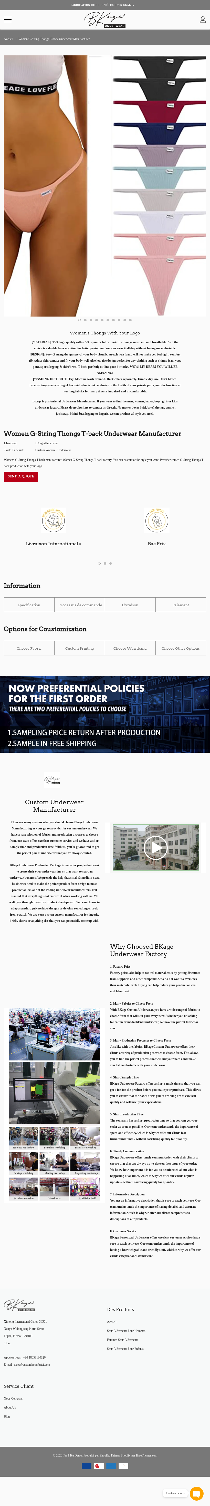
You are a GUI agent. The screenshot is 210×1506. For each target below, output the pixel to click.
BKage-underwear (46, 443)
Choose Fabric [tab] (29, 648)
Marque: (10, 443)
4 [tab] (96, 320)
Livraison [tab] (130, 605)
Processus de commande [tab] (80, 605)
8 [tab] (119, 320)
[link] (156, 847)
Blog (7, 1416)
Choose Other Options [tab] (181, 648)
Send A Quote (21, 476)
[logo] (105, 19)
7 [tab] (113, 320)
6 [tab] (108, 320)
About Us (10, 1407)
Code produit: (14, 450)
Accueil (8, 39)
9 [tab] (124, 320)
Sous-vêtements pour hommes (126, 1331)
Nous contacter (13, 1398)
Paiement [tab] (180, 605)
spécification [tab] (29, 605)
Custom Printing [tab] (79, 648)
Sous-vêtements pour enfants (125, 1349)
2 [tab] (85, 320)
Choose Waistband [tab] (130, 648)
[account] (203, 19)
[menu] (8, 19)
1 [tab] (79, 320)
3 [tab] (91, 320)
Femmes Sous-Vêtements (122, 1340)
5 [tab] (102, 320)
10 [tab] (130, 320)
